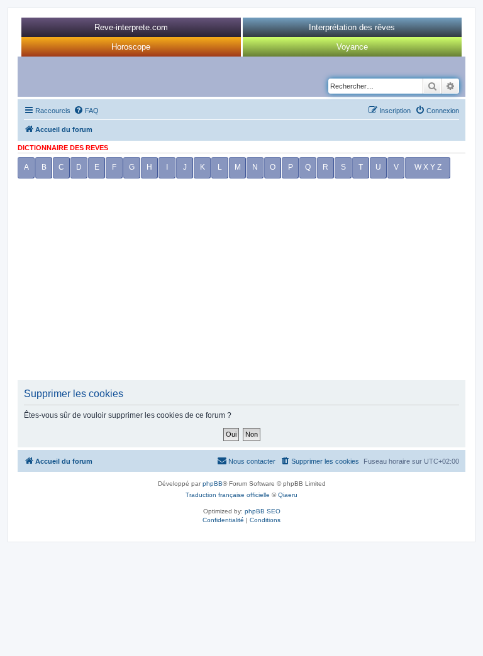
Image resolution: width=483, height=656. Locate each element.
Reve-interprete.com (131, 27)
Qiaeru (287, 494)
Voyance (352, 47)
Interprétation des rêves (352, 27)
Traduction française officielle (228, 494)
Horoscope (130, 47)
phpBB (213, 483)
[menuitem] (86, 110)
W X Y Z (427, 167)
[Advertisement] (241, 283)
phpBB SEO (262, 511)
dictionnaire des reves (63, 147)
